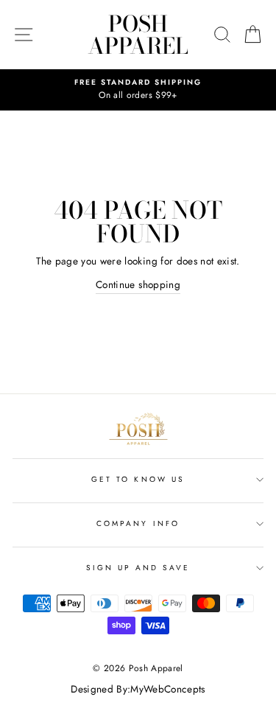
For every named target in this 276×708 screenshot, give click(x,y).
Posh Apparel (138, 35)
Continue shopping (138, 284)
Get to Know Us (138, 479)
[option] (138, 90)
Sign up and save (138, 567)
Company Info (138, 523)
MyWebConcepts (167, 688)
